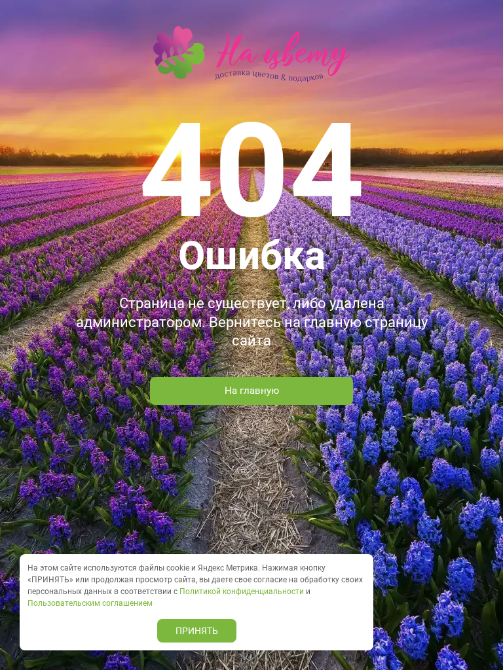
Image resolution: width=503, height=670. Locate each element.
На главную (252, 391)
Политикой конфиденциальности (241, 591)
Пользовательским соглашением (90, 603)
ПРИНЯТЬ (197, 631)
